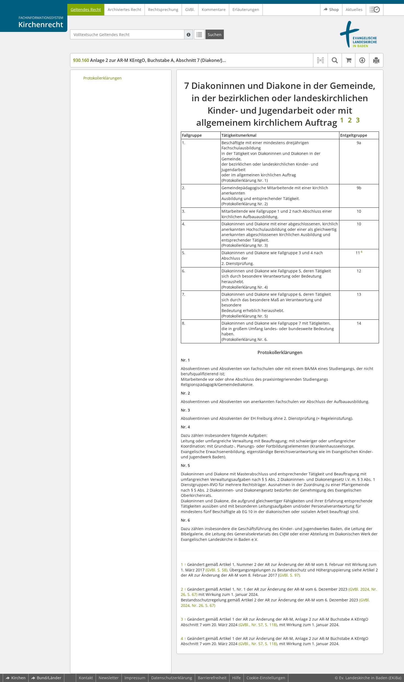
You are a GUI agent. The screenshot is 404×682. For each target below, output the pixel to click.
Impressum (134, 677)
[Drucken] (376, 60)
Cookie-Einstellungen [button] (266, 677)
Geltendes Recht (86, 9)
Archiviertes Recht (124, 9)
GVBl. (190, 9)
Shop (334, 9)
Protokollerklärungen (102, 78)
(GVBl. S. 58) (216, 570)
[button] (374, 9)
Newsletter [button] (109, 677)
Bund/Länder (49, 677)
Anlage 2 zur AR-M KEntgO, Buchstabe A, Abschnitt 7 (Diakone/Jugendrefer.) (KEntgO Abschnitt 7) (183, 60)
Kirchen (18, 677)
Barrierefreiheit (212, 677)
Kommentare (214, 9)
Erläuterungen (246, 9)
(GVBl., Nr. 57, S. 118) (258, 624)
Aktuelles (354, 9)
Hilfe (236, 677)
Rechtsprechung (163, 9)
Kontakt (86, 677)
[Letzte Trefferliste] (199, 34)
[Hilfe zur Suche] (188, 34)
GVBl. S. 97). (290, 575)
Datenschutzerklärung (171, 677)
